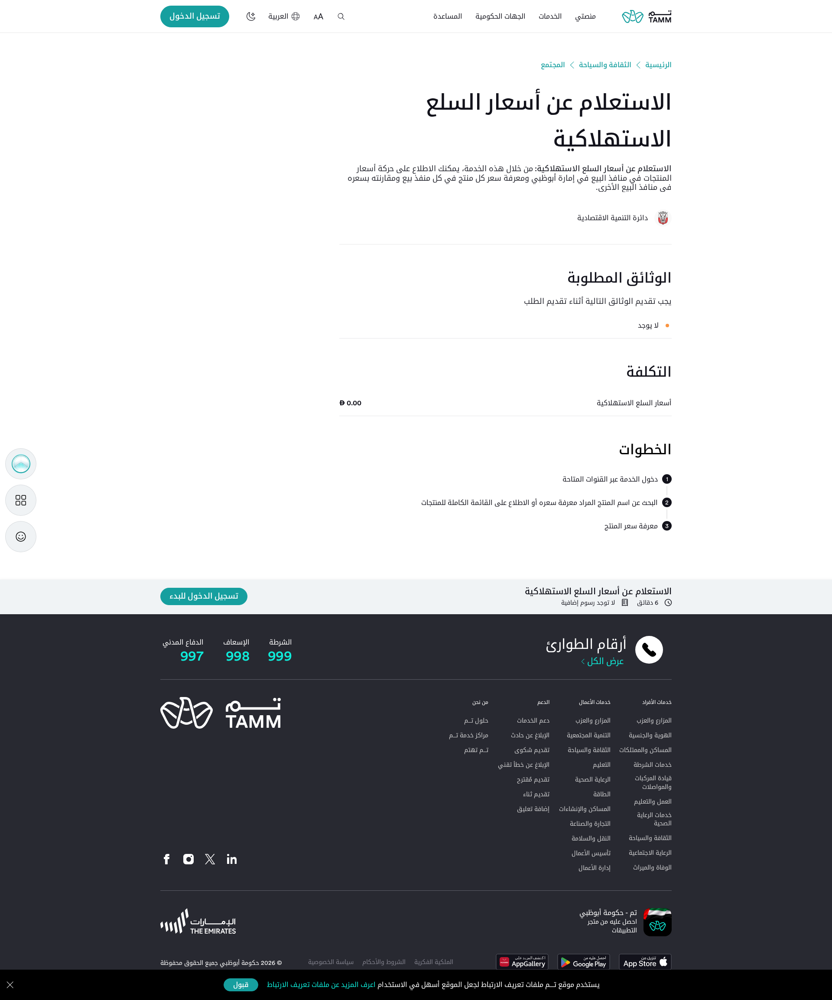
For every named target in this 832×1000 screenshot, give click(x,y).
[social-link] (232, 859)
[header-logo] (647, 16)
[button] (341, 16)
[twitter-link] (210, 859)
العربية (278, 16)
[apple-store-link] (645, 962)
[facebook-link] (169, 859)
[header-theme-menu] (251, 16)
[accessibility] (318, 16)
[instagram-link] (188, 859)
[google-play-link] (583, 962)
